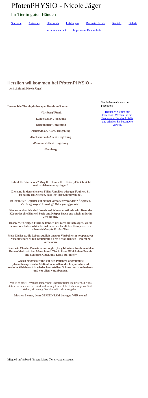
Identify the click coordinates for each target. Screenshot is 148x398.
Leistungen (72, 23)
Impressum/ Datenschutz (87, 30)
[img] (74, 54)
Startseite (16, 23)
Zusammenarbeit (56, 30)
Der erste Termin (95, 23)
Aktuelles (34, 23)
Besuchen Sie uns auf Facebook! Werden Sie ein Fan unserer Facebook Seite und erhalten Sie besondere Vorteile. (117, 118)
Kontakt (116, 23)
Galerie (133, 23)
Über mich (53, 23)
